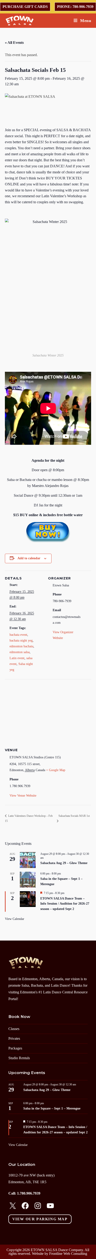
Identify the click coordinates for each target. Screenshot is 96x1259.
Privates (14, 1038)
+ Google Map (55, 770)
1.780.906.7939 (28, 1193)
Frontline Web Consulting (68, 1254)
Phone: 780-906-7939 (75, 7)
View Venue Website (23, 795)
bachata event (18, 634)
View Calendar (14, 919)
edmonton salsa (20, 652)
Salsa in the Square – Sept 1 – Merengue (51, 1108)
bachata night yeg (21, 640)
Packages (15, 1048)
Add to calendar (28, 558)
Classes (13, 1029)
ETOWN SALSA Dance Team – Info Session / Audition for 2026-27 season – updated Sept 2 (64, 904)
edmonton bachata (21, 646)
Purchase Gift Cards (25, 7)
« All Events (14, 43)
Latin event (17, 658)
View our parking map (40, 1219)
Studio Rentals (19, 1058)
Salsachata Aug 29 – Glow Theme (63, 863)
